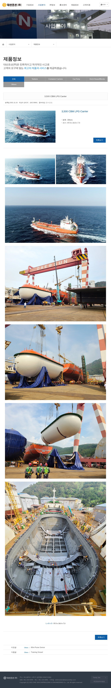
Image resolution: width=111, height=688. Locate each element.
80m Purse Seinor (34, 647)
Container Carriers (55, 79)
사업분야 (41, 5)
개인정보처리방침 (99, 681)
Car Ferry (76, 79)
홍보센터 (63, 5)
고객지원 (86, 5)
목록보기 (99, 140)
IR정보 (52, 5)
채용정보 (75, 5)
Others (13, 84)
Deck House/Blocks (97, 79)
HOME (3, 44)
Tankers (35, 79)
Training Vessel (33, 652)
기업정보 (30, 5)
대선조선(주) (11, 5)
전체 (14, 79)
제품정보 (37, 44)
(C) (28, 682)
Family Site (96, 677)
